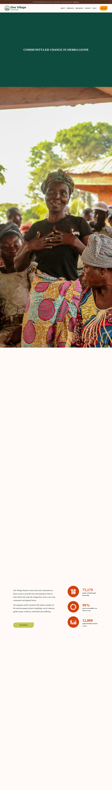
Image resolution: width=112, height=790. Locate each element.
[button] (110, 1)
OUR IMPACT (23, 625)
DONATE (103, 8)
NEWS (94, 8)
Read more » (76, 2)
